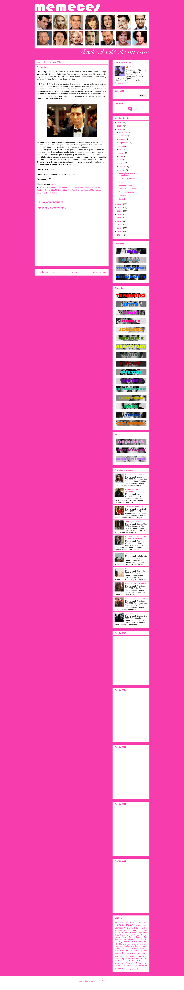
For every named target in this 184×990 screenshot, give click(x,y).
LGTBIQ (118, 941)
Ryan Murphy (128, 958)
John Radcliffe (73, 190)
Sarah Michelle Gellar (123, 961)
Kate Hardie (84, 190)
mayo (121, 156)
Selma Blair (119, 963)
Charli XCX (142, 922)
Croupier (122, 195)
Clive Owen (89, 187)
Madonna (122, 944)
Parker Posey (120, 951)
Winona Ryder (128, 969)
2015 (119, 231)
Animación (119, 922)
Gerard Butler (142, 933)
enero (122, 170)
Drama (47, 190)
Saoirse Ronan (141, 959)
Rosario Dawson (140, 954)
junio (121, 153)
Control (122, 199)
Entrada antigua (99, 272)
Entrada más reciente (47, 272)
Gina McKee (56, 190)
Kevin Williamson (128, 939)
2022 (119, 208)
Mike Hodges (95, 190)
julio (121, 149)
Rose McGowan (121, 956)
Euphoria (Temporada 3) (134, 475)
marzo (122, 163)
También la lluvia (125, 185)
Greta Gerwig (120, 935)
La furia (128, 554)
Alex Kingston (52, 187)
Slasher (127, 965)
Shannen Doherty (134, 963)
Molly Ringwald (140, 948)
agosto (122, 146)
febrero (122, 167)
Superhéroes (141, 965)
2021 (119, 211)
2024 (119, 129)
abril (121, 160)
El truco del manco (126, 192)
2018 (119, 221)
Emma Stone (130, 930)
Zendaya (137, 969)
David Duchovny (137, 928)
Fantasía (119, 932)
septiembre (124, 143)
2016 (119, 228)
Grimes (129, 935)
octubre (122, 139)
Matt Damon (135, 946)
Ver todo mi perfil (121, 83)
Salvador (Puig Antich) (127, 189)
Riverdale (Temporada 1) (135, 599)
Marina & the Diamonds (135, 944)
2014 (119, 235)
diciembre (123, 132)
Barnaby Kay (79, 187)
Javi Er (131, 67)
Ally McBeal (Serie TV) (134, 507)
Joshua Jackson (135, 937)
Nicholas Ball (42, 193)
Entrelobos (123, 182)
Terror (118, 968)
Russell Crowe (136, 956)
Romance (127, 953)
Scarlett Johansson (140, 961)
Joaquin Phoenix (121, 937)
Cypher (128, 614)
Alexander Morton (66, 187)
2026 (119, 122)
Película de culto (134, 950)
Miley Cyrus (128, 948)
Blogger (105, 981)
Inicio (74, 272)
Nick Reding (52, 193)
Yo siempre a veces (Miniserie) (132, 490)
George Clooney (130, 933)
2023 (119, 204)
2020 (119, 214)
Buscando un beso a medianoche (127, 174)
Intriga (64, 190)
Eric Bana (143, 930)
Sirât (127, 569)
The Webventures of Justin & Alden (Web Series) (135, 538)
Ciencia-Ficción (124, 925)
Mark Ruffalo (125, 946)
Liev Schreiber (139, 942)
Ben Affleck (130, 922)
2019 (119, 218)
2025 (119, 126)
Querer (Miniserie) (132, 521)
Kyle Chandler (142, 939)
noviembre (123, 136)
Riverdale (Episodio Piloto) (135, 583)
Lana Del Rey (128, 942)
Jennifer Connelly (140, 935)
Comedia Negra (122, 928)
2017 (119, 225)
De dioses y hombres (127, 178)
